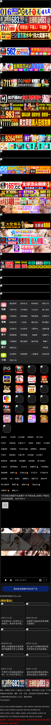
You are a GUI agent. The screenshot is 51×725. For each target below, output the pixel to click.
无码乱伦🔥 (24, 473)
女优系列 (23, 328)
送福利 (31, 443)
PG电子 (3, 443)
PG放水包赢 (23, 449)
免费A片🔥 (25, 484)
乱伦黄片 (39, 455)
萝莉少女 (45, 303)
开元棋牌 (21, 437)
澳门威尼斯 (5, 484)
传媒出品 (13, 347)
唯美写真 (34, 341)
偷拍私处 (4, 461)
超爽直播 (43, 449)
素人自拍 (45, 309)
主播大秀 (21, 455)
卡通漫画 (13, 341)
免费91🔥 (15, 484)
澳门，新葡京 (15, 478)
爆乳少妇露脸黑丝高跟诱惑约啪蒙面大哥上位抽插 (13, 647)
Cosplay (35, 309)
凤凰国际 (13, 449)
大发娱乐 (4, 467)
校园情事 (23, 354)
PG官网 (13, 437)
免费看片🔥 (34, 467)
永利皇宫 (24, 467)
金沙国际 (4, 478)
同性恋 (45, 347)
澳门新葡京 (41, 461)
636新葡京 (45, 467)
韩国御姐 (23, 316)
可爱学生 (34, 328)
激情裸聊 (4, 473)
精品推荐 (13, 303)
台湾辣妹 (13, 316)
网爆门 (45, 341)
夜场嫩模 (22, 461)
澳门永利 (39, 437)
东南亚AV (45, 316)
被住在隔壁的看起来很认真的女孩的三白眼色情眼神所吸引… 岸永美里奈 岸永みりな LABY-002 (38, 676)
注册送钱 (12, 443)
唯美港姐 (34, 316)
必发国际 (31, 461)
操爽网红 (33, 449)
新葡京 (38, 443)
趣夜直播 (13, 461)
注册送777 (22, 443)
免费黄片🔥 (5, 490)
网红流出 (34, 322)
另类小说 (13, 360)
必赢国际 (4, 449)
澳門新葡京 (14, 467)
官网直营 (30, 437)
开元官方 (34, 473)
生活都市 (13, 354)
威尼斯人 (4, 437)
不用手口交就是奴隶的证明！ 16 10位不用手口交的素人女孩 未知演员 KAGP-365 (13, 676)
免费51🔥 (13, 473)
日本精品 (23, 309)
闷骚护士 (45, 335)
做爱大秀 (35, 478)
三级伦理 (13, 309)
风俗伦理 (45, 354)
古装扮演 (13, 328)
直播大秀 (44, 478)
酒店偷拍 (12, 455)
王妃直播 (30, 455)
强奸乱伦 (23, 303)
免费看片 (25, 478)
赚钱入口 (15, 490)
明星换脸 (23, 335)
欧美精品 (34, 303)
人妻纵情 (34, 354)
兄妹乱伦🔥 (36, 484)
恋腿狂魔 (45, 328)
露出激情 (23, 341)
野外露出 (45, 322)
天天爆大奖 (44, 473)
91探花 (24, 322)
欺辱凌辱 (13, 322)
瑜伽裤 (34, 335)
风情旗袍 (13, 335)
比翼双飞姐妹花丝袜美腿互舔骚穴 (38, 622)
